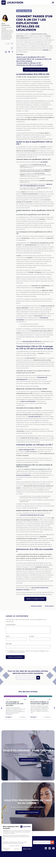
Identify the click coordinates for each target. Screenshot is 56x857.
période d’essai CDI (34, 416)
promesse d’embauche (23, 475)
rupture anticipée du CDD (26, 449)
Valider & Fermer (27, 849)
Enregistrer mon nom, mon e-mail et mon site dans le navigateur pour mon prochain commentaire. (28, 651)
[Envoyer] (38, 677)
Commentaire (11, 624)
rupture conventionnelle (28, 401)
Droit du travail (24, 11)
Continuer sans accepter (6, 849)
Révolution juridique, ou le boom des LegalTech (39, 703)
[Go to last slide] (2, 708)
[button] (53, 2)
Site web (9, 643)
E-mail (31, 636)
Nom (8, 636)
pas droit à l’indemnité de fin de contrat (32, 515)
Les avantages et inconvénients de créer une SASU (15, 703)
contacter (45, 50)
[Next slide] (54, 708)
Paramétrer (16, 849)
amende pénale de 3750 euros (32, 341)
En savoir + (9, 717)
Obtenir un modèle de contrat (35, 599)
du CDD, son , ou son (36, 185)
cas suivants (44, 162)
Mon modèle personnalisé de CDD (35, 69)
